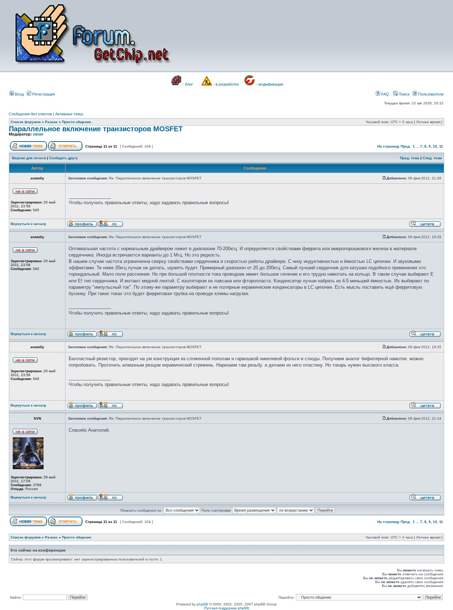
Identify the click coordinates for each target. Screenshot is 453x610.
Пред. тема (409, 158)
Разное (51, 122)
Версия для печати (29, 158)
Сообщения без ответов (30, 114)
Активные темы (69, 114)
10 (435, 146)
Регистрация (43, 94)
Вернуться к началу (28, 224)
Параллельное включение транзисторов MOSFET (96, 129)
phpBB (202, 604)
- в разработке (226, 84)
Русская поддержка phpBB (226, 608)
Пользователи (430, 94)
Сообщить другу (63, 158)
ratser (38, 134)
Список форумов (26, 122)
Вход (19, 94)
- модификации (269, 84)
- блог (188, 84)
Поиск (403, 94)
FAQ (384, 94)
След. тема (432, 158)
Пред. (406, 146)
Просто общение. (77, 122)
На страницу (388, 146)
